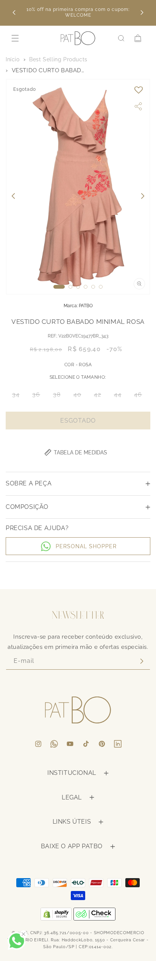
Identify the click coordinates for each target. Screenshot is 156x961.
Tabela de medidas (80, 452)
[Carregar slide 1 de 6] (59, 287)
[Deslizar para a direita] (142, 196)
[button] (15, 38)
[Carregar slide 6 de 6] (101, 287)
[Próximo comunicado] (142, 12)
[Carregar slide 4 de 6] (85, 287)
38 (59, 396)
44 (120, 396)
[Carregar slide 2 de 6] (70, 287)
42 (100, 396)
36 (38, 396)
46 (140, 396)
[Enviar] (141, 661)
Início (13, 59)
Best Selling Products (58, 59)
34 (18, 396)
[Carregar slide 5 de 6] (93, 287)
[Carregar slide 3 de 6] (78, 287)
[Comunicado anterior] (14, 12)
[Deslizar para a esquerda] (13, 196)
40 (79, 396)
